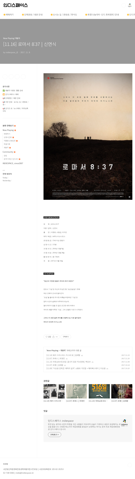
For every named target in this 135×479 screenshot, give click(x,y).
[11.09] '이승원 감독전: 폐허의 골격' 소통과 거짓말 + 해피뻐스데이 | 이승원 (75, 368)
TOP (130, 465)
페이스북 (5, 76)
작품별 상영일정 (10, 140)
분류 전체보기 (8, 125)
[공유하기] (53, 337)
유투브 (23, 76)
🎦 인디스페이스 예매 (10, 94)
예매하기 (7, 134)
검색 (124, 5)
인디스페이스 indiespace (61, 420)
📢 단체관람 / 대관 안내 (11, 98)
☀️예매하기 (8, 14)
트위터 (17, 76)
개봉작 (63, 350)
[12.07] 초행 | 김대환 (54, 365)
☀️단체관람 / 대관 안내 (32, 14)
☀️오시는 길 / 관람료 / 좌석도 (63, 14)
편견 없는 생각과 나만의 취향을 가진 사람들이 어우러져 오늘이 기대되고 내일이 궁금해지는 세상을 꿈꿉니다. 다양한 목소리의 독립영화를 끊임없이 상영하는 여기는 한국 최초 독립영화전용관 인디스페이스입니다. (84, 427)
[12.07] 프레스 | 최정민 (55, 358)
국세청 (5, 464)
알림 (5, 155)
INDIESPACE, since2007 (13, 163)
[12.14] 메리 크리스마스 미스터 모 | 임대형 (63, 355)
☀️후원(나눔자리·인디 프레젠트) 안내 (102, 14)
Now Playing (52, 350)
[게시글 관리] (56, 337)
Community (8, 151)
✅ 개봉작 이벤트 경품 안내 (13, 90)
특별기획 (7, 144)
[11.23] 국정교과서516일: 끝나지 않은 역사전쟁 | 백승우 (68, 361)
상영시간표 (8, 137)
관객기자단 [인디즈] (11, 159)
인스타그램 (11, 76)
